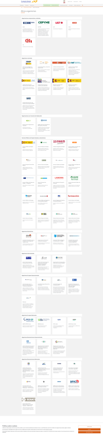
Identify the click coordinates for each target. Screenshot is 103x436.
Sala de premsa (76, 1)
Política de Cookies (49, 429)
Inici (21, 7)
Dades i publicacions (77, 5)
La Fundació (71, 5)
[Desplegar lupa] (82, 5)
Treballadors (22, 5)
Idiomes (80, 1)
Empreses (26, 5)
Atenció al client (70, 1)
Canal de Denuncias (47, 5)
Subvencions (32, 5)
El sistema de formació (63, 5)
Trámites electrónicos (55, 5)
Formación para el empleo (28, 7)
